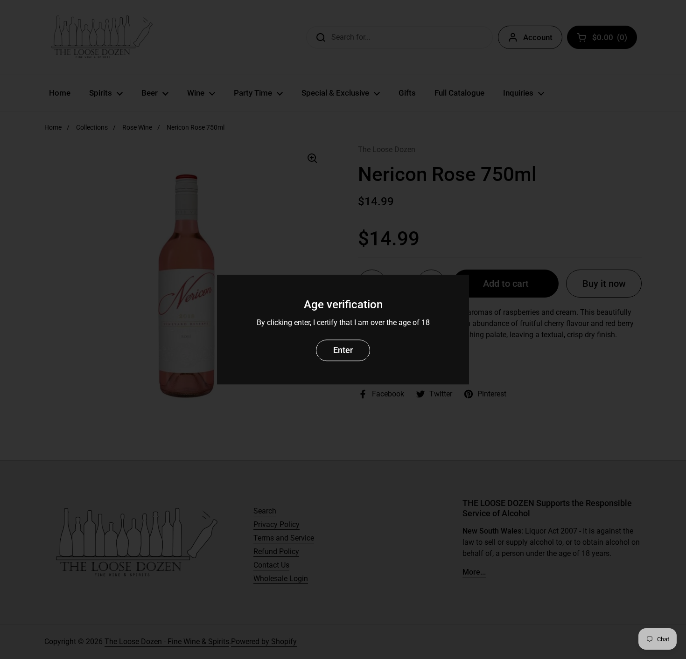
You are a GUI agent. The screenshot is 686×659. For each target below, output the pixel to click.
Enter (343, 350)
